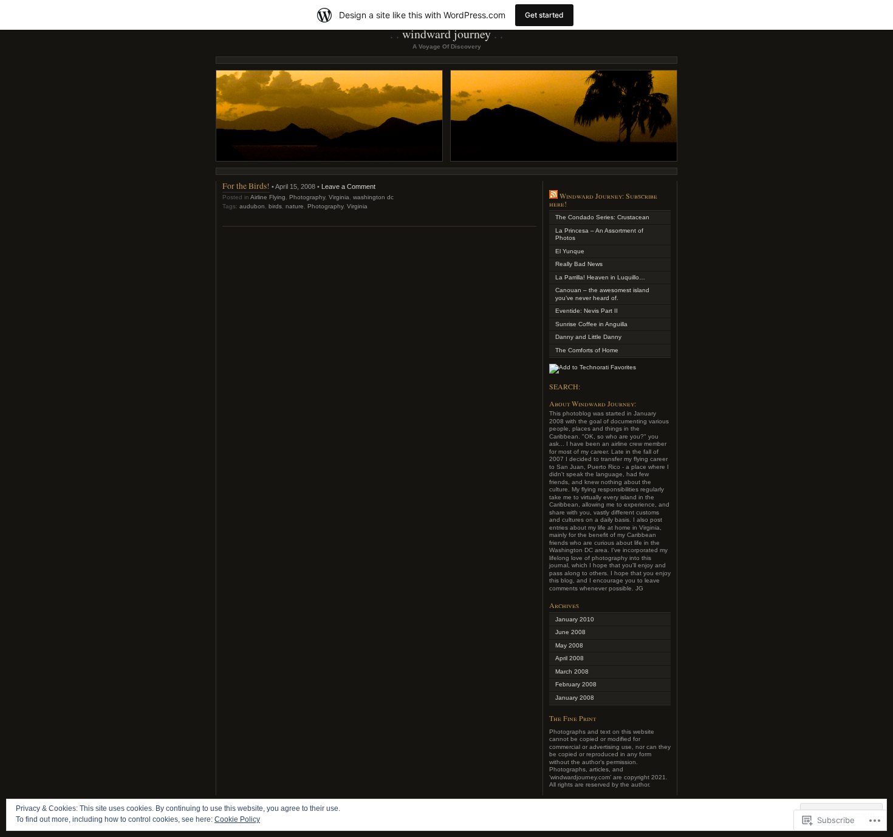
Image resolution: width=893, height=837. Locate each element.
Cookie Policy (237, 819)
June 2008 (570, 632)
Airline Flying (268, 197)
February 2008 (576, 684)
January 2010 (574, 619)
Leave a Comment (348, 186)
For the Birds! (246, 185)
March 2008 (572, 671)
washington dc (373, 197)
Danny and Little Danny (588, 336)
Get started (544, 14)
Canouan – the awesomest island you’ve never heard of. (602, 294)
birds (275, 206)
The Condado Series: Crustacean (602, 217)
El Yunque (569, 251)
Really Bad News (579, 264)
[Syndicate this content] (553, 195)
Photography (307, 197)
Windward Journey (446, 34)
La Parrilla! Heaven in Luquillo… (600, 277)
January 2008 (574, 697)
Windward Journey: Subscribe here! (603, 199)
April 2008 (569, 658)
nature (295, 206)
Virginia (339, 197)
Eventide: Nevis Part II (586, 310)
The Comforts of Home (586, 350)
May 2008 (569, 645)
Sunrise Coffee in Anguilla (591, 324)
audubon (252, 206)
